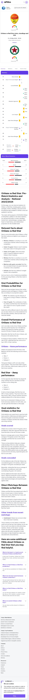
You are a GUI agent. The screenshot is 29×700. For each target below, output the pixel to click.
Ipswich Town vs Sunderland (7, 621)
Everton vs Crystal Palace (6, 623)
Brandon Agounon (13, 101)
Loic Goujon (15, 79)
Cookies (3, 653)
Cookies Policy (18, 690)
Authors (3, 647)
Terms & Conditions (5, 655)
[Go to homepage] (6, 2)
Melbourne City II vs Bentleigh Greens (9, 634)
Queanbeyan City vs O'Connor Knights (9, 636)
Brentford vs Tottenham (6, 627)
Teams (2, 666)
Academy (3, 670)
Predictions (3, 662)
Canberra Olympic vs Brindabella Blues (9, 632)
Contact (3, 649)
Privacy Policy (4, 651)
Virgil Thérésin (10, 127)
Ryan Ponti (8, 79)
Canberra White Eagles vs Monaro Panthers (11, 638)
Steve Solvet (15, 76)
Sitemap (3, 657)
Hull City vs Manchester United (8, 619)
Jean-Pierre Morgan (13, 120)
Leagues (3, 664)
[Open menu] (26, 2)
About (2, 645)
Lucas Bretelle (14, 85)
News (2, 672)
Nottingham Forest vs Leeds (7, 625)
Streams (3, 668)
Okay (14, 696)
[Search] (24, 2)
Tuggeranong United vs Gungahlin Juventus (11, 640)
